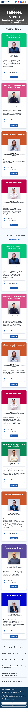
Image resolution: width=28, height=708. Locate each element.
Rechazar (14, 705)
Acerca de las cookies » (7, 699)
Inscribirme (14, 77)
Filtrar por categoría (14, 239)
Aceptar (14, 702)
